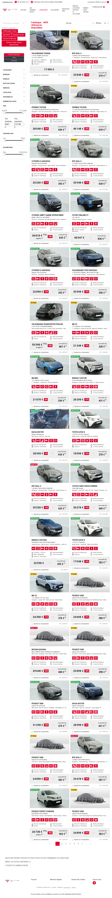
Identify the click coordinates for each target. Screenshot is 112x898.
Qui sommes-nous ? (33, 10)
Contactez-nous (8, 2)
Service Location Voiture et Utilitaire (76, 10)
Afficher (98, 23)
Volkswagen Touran (10, 31)
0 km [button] (14, 57)
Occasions (55, 10)
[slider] (5, 113)
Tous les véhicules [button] (14, 54)
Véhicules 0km (65, 10)
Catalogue (43, 10)
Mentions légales (56, 879)
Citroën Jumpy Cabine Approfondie (14, 44)
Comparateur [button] (98, 7)
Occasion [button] (14, 60)
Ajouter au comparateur (41, 75)
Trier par (68, 23)
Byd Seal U (6, 35)
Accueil (23, 10)
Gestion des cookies (78, 879)
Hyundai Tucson (18, 35)
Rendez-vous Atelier (86, 10)
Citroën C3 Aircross (9, 38)
